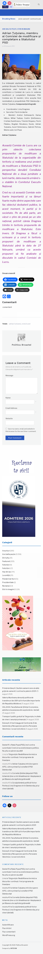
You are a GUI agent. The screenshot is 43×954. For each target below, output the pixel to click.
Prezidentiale (8, 582)
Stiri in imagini (23, 29)
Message (9, 375)
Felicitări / (6, 568)
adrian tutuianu (15, 324)
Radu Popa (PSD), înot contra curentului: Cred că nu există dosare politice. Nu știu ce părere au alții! (20, 748)
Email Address (11, 408)
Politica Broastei (21, 344)
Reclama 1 (6, 586)
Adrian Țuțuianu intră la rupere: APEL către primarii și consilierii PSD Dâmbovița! (20, 767)
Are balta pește (9, 29)
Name (8, 398)
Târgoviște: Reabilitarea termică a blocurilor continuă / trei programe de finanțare (19, 757)
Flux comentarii (8, 932)
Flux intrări (6, 928)
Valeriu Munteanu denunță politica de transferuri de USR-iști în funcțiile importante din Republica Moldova (21, 701)
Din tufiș (5, 558)
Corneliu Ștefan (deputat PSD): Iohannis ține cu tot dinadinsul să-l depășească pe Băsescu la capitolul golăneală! (21, 776)
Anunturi (6, 551)
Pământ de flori (8, 579)
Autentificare (8, 925)
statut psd (26, 324)
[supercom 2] (21, 664)
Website (9, 418)
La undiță (6, 575)
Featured (6, 561)
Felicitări (6, 565)
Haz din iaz (6, 572)
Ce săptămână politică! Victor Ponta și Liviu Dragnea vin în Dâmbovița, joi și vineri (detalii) (20, 786)
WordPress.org (8, 935)
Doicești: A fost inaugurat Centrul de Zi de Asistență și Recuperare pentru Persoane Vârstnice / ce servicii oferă (19, 726)
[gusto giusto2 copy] (17, 623)
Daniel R (5, 745)
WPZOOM (13, 948)
